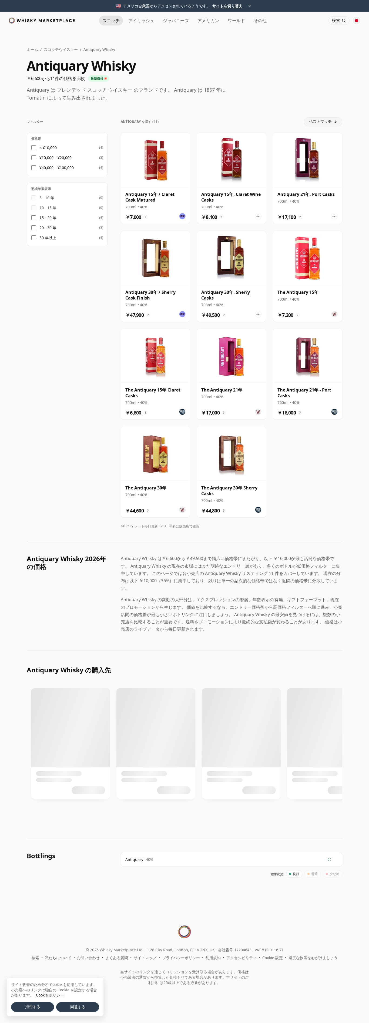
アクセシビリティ (241, 957)
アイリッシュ (141, 21)
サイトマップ (145, 957)
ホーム (32, 49)
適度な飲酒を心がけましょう (313, 957)
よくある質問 (116, 957)
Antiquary (134, 859)
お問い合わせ (88, 957)
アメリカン (208, 21)
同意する (77, 1007)
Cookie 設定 (272, 957)
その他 (260, 21)
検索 (35, 957)
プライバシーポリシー (181, 957)
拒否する (32, 1007)
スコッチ (111, 21)
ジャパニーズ (176, 21)
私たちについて (58, 957)
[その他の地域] (356, 20)
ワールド (236, 21)
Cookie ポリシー (50, 995)
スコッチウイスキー (61, 49)
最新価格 (97, 78)
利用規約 (213, 957)
